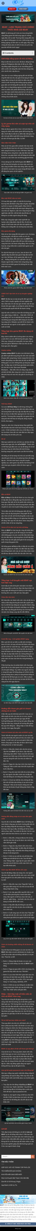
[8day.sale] (18, 3)
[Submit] (33, 1156)
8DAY (3, 33)
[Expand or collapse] (32, 53)
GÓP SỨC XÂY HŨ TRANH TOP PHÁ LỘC (15, 1167)
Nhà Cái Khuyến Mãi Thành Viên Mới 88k (15, 1178)
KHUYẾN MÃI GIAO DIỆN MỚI (11, 1174)
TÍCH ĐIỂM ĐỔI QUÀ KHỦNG (11, 1171)
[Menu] (3, 3)
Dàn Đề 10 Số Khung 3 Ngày (10, 1181)
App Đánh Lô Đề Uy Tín (9, 1185)
